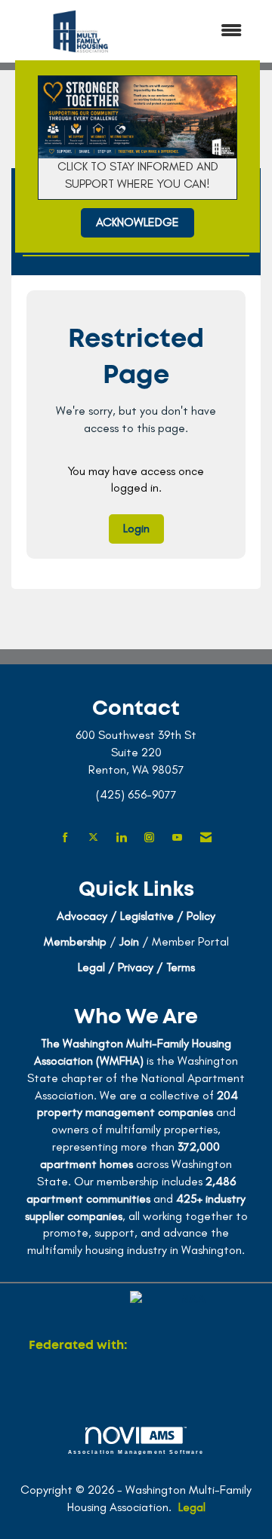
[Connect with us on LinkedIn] (121, 838)
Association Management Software (136, 1452)
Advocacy (82, 916)
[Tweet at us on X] (93, 838)
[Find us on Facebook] (65, 838)
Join (129, 941)
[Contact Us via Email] (206, 838)
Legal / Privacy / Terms (136, 967)
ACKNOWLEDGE (137, 222)
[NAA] (186, 1345)
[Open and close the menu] (203, 31)
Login (136, 528)
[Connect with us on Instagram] (149, 838)
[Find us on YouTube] (177, 838)
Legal (192, 1507)
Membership (75, 941)
